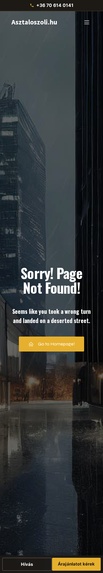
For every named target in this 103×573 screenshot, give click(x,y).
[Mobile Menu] (87, 22)
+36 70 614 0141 (55, 5)
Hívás (27, 564)
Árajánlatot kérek (76, 564)
